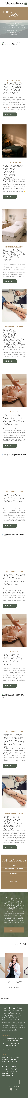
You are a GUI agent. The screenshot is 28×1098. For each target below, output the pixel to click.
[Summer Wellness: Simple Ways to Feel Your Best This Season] (14, 225)
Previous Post (5, 998)
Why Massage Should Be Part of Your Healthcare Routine (12, 659)
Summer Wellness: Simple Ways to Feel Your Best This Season (14, 255)
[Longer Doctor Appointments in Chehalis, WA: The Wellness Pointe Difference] (14, 791)
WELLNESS (18, 247)
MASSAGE (18, 162)
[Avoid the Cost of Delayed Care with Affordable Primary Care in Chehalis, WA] (14, 710)
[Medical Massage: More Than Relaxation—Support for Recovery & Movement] (14, 140)
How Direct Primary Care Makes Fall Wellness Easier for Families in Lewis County (13, 338)
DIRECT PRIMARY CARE (14, 327)
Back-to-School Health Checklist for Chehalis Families (14, 498)
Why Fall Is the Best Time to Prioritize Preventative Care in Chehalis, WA (14, 579)
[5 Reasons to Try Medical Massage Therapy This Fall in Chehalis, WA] (14, 390)
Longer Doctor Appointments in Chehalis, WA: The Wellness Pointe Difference (13, 823)
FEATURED (17, 82)
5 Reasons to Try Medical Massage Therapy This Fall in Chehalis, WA (14, 419)
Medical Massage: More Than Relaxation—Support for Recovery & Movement (13, 173)
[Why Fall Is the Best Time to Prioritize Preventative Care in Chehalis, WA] (14, 550)
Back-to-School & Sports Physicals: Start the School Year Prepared (12, 88)
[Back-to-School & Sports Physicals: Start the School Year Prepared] (14, 58)
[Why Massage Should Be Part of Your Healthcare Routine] (14, 630)
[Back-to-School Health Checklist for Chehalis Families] (14, 470)
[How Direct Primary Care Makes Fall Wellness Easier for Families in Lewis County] (14, 305)
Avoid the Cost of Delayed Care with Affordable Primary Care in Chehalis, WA (13, 741)
